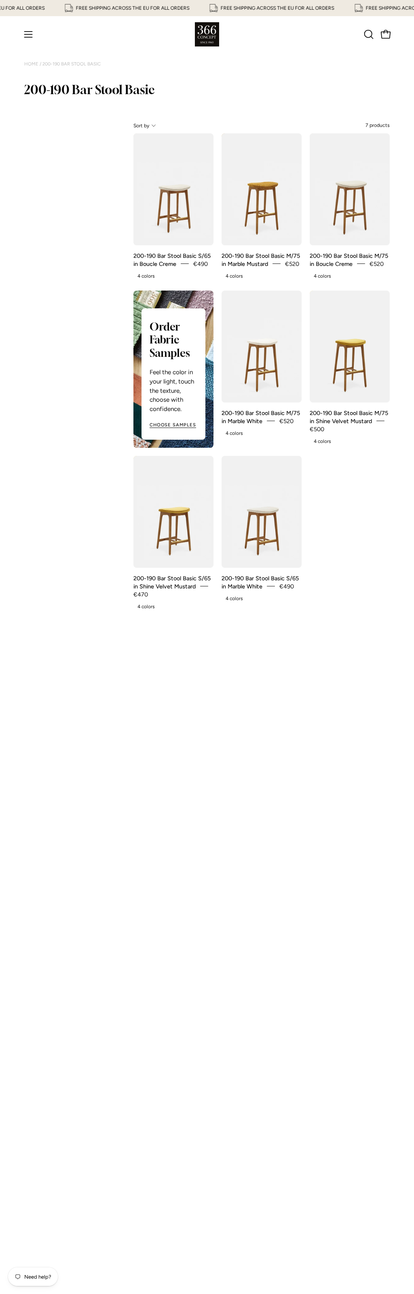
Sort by (141, 125)
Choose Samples (173, 425)
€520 (292, 263)
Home (32, 64)
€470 (140, 594)
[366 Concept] (207, 34)
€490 (200, 263)
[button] (368, 34)
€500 (317, 429)
